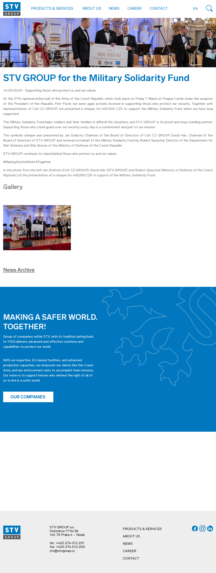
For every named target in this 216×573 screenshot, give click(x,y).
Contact (159, 9)
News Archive (19, 270)
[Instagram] (202, 528)
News (114, 9)
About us (131, 536)
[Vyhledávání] (209, 8)
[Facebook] (195, 528)
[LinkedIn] (210, 528)
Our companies (28, 397)
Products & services (142, 529)
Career (134, 9)
